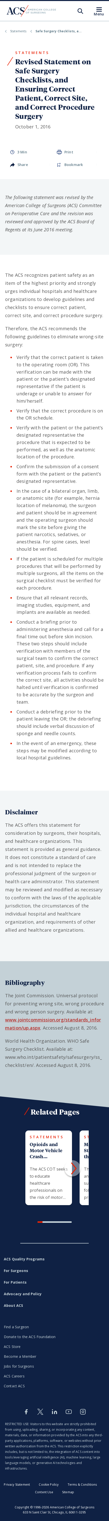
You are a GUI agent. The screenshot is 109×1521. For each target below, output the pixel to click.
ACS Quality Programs (24, 1259)
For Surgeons (16, 1270)
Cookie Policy (49, 1484)
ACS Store (12, 1346)
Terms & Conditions (82, 1484)
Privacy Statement (17, 1484)
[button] (72, 1168)
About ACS (13, 1305)
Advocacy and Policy (23, 1293)
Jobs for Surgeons (19, 1366)
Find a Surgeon (16, 1326)
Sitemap (68, 1492)
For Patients (15, 1282)
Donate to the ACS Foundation (30, 1336)
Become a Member (20, 1356)
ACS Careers (14, 1376)
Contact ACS (14, 1386)
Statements (18, 31)
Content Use (44, 1492)
